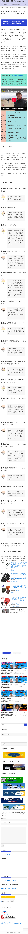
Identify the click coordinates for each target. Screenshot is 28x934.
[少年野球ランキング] (8, 918)
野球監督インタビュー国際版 (8, 888)
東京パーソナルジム (9, 923)
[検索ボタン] (23, 1)
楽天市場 (13, 570)
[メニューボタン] (26, 1)
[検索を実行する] (25, 724)
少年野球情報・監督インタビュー (11, 1)
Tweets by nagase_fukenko (7, 854)
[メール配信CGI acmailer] (8, 903)
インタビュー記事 (16, 653)
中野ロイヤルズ (17, 923)
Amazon (17, 570)
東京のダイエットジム (6, 922)
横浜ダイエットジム (16, 922)
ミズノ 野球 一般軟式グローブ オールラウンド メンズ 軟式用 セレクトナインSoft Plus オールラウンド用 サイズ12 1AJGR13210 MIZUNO (18, 587)
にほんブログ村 (4, 914)
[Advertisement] (14, 634)
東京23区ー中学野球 (7, 653)
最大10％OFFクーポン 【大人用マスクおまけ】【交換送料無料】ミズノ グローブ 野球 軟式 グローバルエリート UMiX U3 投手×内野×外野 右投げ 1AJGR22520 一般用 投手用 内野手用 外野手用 (19, 600)
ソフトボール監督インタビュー (9, 880)
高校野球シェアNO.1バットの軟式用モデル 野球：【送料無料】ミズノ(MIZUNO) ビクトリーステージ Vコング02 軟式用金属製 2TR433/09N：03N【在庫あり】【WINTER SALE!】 (19, 565)
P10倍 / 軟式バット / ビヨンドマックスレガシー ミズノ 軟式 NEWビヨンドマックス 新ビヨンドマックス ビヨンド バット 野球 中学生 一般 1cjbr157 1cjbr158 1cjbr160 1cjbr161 (19, 576)
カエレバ (17, 579)
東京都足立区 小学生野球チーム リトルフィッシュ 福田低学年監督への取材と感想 (18, 611)
